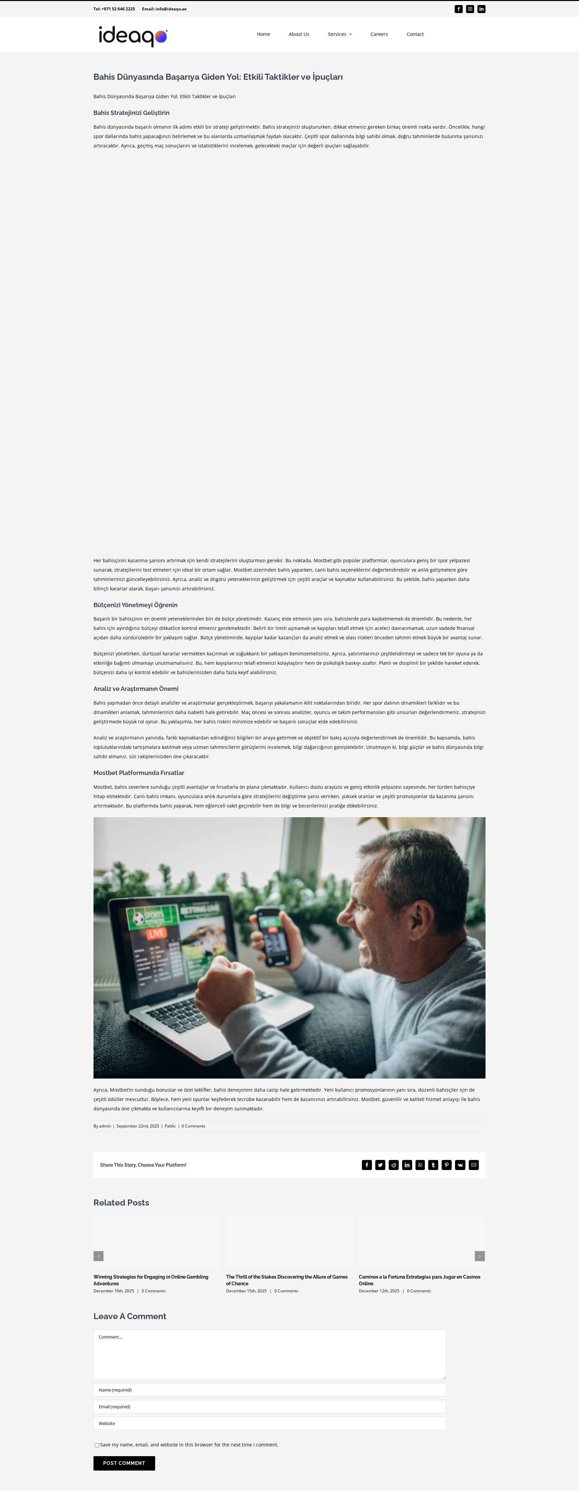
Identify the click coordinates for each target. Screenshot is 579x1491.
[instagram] (470, 9)
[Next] (480, 1256)
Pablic (170, 1126)
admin (105, 1126)
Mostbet (323, 560)
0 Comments (193, 1126)
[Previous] (98, 1256)
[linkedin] (481, 9)
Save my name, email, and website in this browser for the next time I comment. (189, 1444)
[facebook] (459, 9)
